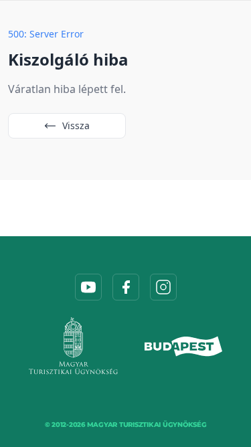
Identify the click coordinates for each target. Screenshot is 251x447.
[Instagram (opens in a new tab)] (163, 287)
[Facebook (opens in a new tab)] (125, 287)
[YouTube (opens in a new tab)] (88, 287)
